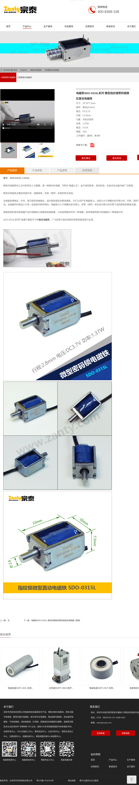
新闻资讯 (110, 26)
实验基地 (68, 26)
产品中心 (27, 26)
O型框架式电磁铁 (51, 70)
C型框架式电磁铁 (24, 77)
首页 (8, 26)
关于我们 (131, 26)
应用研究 (89, 26)
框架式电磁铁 (36, 70)
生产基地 (48, 26)
